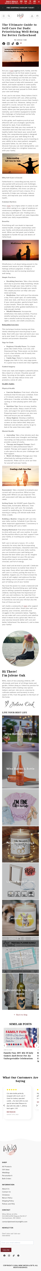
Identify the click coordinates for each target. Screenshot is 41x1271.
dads (9, 206)
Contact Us (6, 1192)
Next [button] (36, 1105)
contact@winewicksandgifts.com (14, 1222)
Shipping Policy (8, 1201)
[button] (4, 16)
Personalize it (7, 1175)
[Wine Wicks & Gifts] (20, 67)
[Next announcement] (38, 7)
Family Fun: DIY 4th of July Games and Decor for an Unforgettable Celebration (18, 1056)
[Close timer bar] (39, 1)
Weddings (6, 1172)
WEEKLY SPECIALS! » (25, 8)
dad (11, 71)
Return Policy (7, 1198)
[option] (17, 1102)
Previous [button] (4, 1105)
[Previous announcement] (3, 7)
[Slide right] (36, 1045)
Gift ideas (5, 1169)
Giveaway (6, 1195)
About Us (5, 1189)
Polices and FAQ (8, 1204)
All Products (7, 1166)
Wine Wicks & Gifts (26, 1265)
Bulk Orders (6, 1178)
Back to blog (21, 1015)
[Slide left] (4, 1045)
